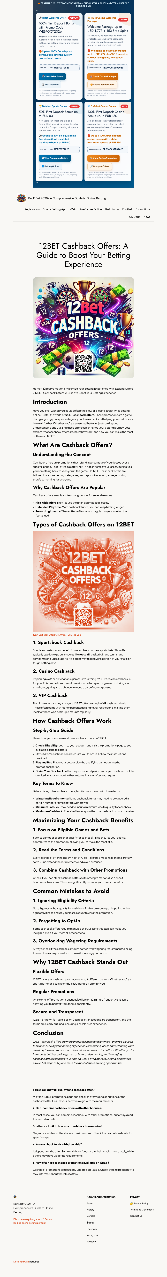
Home (36, 388)
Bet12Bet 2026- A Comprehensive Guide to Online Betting (67, 198)
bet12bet (34, 1261)
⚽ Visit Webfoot (50, 84)
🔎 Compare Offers (99, 166)
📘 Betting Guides (50, 166)
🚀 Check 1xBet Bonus (52, 76)
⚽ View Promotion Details (54, 158)
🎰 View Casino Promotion (103, 158)
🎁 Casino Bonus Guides (102, 84)
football (84, 654)
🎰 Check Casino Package (103, 76)
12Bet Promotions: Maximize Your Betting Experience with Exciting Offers (88, 388)
